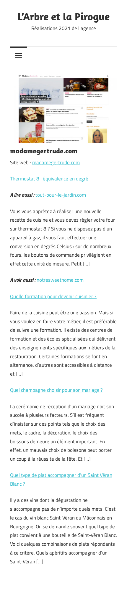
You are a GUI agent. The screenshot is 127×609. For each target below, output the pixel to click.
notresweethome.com (60, 280)
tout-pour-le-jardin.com (60, 195)
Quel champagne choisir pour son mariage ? (56, 390)
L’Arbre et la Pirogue (63, 16)
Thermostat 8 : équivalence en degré (49, 178)
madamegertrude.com (56, 162)
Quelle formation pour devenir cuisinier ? (53, 296)
